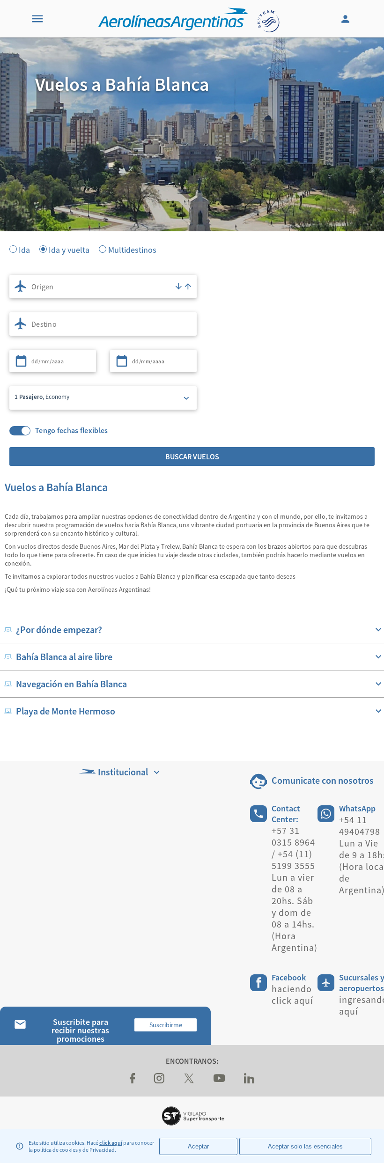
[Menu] (37, 18)
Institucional (123, 772)
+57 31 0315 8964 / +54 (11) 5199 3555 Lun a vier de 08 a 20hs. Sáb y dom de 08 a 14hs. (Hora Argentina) (295, 888)
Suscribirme (165, 1025)
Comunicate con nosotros (323, 780)
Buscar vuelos (192, 456)
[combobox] (103, 286)
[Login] (347, 18)
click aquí (110, 1142)
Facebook (289, 977)
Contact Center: (286, 813)
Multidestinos (132, 249)
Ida (24, 249)
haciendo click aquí (292, 994)
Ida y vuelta (69, 249)
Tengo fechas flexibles (71, 430)
